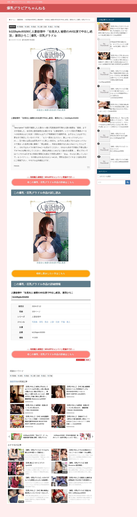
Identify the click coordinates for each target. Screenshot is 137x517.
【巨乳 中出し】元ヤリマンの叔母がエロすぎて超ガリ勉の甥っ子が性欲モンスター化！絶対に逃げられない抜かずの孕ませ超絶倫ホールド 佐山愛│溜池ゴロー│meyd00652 (113, 31)
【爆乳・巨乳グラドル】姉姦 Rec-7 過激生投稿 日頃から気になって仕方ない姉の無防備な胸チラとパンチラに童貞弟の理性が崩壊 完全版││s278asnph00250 (113, 76)
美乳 (28, 26)
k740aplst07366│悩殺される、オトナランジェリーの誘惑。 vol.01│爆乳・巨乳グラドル (119, 45)
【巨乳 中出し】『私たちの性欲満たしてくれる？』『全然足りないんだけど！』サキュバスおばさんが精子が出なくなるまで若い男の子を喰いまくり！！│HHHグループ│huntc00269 (113, 122)
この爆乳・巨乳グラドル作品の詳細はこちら (51, 182)
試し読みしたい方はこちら (51, 273)
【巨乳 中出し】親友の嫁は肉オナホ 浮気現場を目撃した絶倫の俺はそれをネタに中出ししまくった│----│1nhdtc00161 (113, 108)
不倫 (57, 26)
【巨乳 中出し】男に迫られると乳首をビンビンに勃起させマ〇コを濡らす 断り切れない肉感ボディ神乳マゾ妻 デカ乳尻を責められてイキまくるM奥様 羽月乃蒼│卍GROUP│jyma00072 (113, 60)
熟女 (34, 26)
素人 (51, 26)
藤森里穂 (12, 26)
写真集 (21, 26)
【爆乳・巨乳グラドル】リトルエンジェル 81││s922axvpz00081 (119, 149)
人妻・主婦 (42, 26)
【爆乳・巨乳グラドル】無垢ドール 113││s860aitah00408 (119, 160)
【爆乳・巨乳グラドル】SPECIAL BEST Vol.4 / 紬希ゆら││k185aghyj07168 (118, 136)
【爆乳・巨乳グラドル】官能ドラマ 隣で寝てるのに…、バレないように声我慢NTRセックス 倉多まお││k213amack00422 (119, 93)
